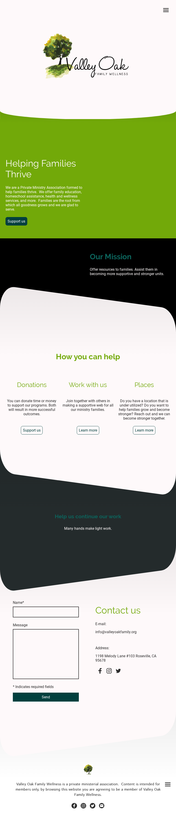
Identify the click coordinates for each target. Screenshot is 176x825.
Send (46, 697)
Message (20, 625)
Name (18, 602)
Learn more (88, 430)
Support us (16, 221)
